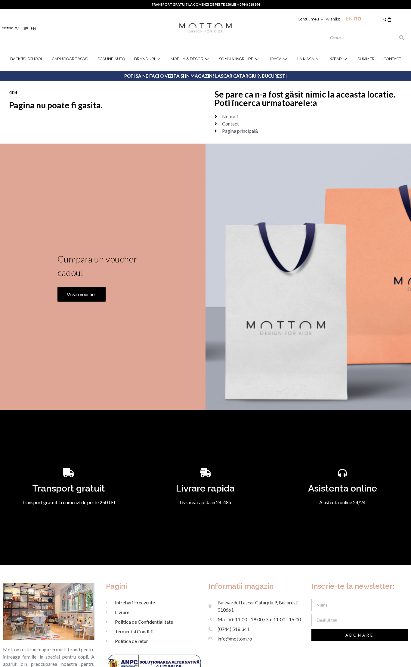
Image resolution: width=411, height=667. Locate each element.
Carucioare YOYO (70, 59)
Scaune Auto (111, 59)
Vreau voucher (81, 294)
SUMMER (366, 59)
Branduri (144, 59)
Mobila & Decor (187, 59)
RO (357, 19)
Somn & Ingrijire (236, 59)
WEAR (336, 59)
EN (349, 19)
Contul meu (308, 19)
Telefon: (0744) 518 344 (18, 28)
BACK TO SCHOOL (26, 59)
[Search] (402, 38)
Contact (392, 59)
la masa (305, 59)
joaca (275, 59)
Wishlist (333, 19)
